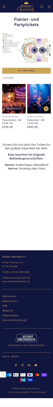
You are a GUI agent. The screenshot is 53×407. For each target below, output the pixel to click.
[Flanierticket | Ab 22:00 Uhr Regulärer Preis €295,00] (34, 50)
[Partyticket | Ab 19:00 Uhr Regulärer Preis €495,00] (42, 50)
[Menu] (4, 6)
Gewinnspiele (10, 315)
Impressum (9, 296)
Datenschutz (9, 301)
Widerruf (7, 310)
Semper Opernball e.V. (30, 388)
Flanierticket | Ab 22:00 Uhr (11, 121)
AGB (4, 305)
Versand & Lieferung (14, 320)
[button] (41, 6)
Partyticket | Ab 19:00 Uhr (35, 121)
